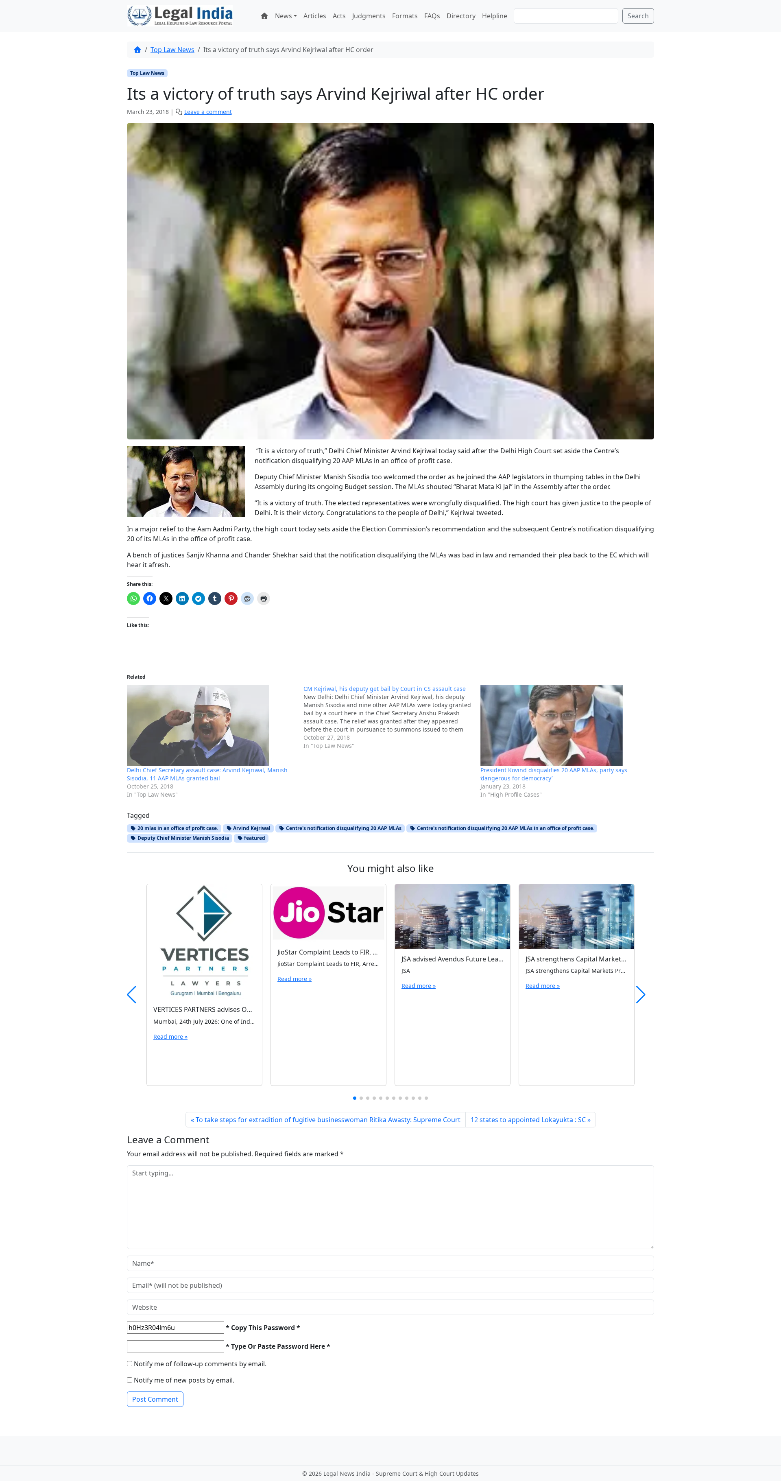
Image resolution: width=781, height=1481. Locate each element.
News (283, 15)
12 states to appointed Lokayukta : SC (528, 1119)
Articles (314, 15)
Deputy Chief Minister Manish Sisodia (182, 837)
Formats (405, 15)
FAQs (432, 15)
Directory (461, 15)
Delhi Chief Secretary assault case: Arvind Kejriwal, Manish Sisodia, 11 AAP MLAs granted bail (207, 774)
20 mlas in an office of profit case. (177, 828)
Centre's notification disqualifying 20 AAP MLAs (343, 828)
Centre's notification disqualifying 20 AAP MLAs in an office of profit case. (505, 828)
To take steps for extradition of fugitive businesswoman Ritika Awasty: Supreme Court (328, 1119)
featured (254, 837)
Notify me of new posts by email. (184, 1380)
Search (638, 15)
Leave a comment (208, 112)
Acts (339, 15)
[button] (354, 1098)
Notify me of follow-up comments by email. (200, 1363)
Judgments (369, 15)
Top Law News (172, 49)
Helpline (494, 15)
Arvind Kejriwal (251, 828)
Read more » (170, 1036)
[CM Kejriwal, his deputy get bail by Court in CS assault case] (391, 717)
